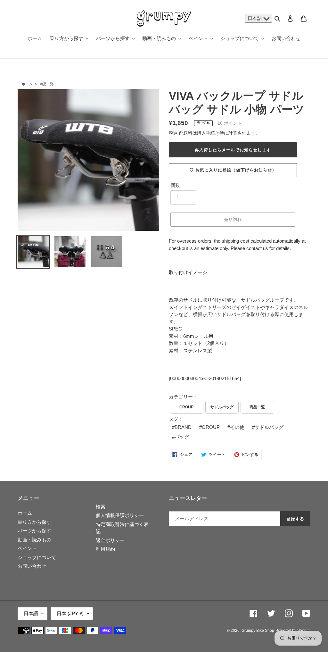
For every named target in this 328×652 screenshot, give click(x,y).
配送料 (186, 133)
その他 (237, 427)
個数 (175, 185)
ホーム (27, 84)
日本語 (255, 18)
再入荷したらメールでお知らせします (233, 149)
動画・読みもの (34, 539)
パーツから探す (34, 530)
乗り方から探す (34, 522)
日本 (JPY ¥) (70, 613)
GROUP (186, 407)
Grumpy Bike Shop (258, 630)
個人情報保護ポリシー (120, 515)
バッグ (182, 436)
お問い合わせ (32, 566)
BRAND (183, 427)
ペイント (27, 548)
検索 (100, 506)
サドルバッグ (222, 407)
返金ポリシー (110, 540)
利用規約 (105, 549)
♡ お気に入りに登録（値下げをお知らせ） (232, 170)
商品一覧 (46, 84)
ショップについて (37, 557)
